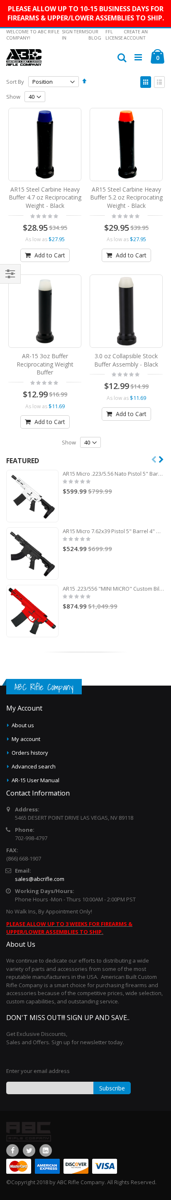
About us (23, 725)
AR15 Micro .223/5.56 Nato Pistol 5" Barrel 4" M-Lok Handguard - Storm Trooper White (114, 473)
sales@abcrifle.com (39, 879)
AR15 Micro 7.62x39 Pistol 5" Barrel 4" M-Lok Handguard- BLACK (114, 531)
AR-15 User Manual (35, 780)
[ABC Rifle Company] (24, 57)
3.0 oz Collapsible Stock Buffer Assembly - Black (126, 360)
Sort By (15, 81)
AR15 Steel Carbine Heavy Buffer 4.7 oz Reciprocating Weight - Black (45, 197)
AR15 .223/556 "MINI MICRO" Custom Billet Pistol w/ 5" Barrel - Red (114, 588)
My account (26, 739)
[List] (159, 82)
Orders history (30, 752)
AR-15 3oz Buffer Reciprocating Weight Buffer (45, 364)
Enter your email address (38, 1071)
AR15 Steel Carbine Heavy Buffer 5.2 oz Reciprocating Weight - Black (126, 197)
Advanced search (34, 766)
